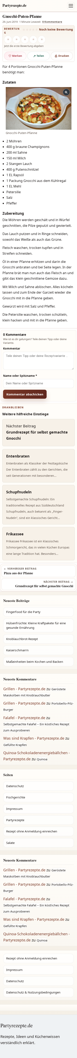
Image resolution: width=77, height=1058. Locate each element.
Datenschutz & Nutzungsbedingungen (33, 992)
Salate (10, 843)
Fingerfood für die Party (23, 612)
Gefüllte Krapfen (15, 745)
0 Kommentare (52, 22)
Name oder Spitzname (20, 376)
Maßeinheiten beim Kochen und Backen (34, 662)
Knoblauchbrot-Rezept (22, 639)
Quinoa (42, 759)
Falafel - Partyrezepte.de (24, 717)
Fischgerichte (15, 797)
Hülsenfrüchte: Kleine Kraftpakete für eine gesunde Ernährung (36, 625)
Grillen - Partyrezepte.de (24, 688)
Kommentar (11, 348)
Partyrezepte (15, 820)
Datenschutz (15, 786)
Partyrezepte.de (14, 5)
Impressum (14, 809)
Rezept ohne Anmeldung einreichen (31, 831)
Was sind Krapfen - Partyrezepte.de (33, 738)
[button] (38, 108)
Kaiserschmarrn (17, 650)
